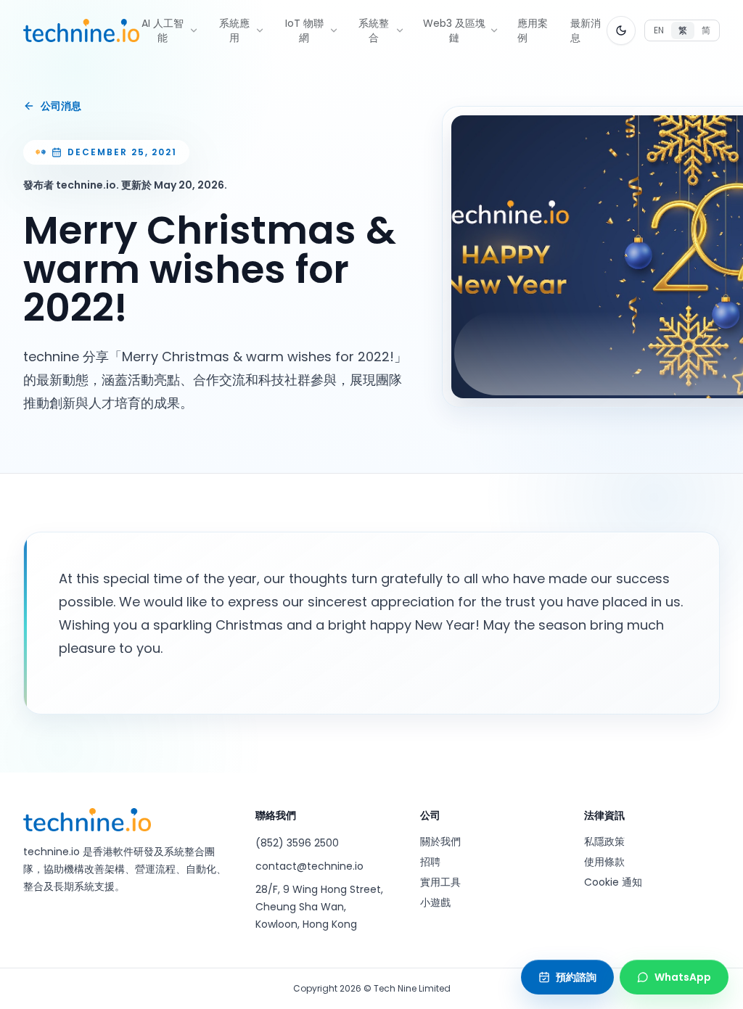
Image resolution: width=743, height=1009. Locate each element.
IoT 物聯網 (304, 30)
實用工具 (440, 882)
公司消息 (61, 106)
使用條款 (604, 861)
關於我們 (440, 841)
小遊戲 (435, 902)
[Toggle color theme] (621, 30)
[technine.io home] (81, 30)
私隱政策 (604, 841)
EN (659, 30)
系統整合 (373, 30)
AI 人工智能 (162, 30)
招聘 (430, 861)
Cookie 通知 (613, 882)
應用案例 (532, 30)
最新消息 (585, 30)
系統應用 (234, 30)
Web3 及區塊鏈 (454, 30)
